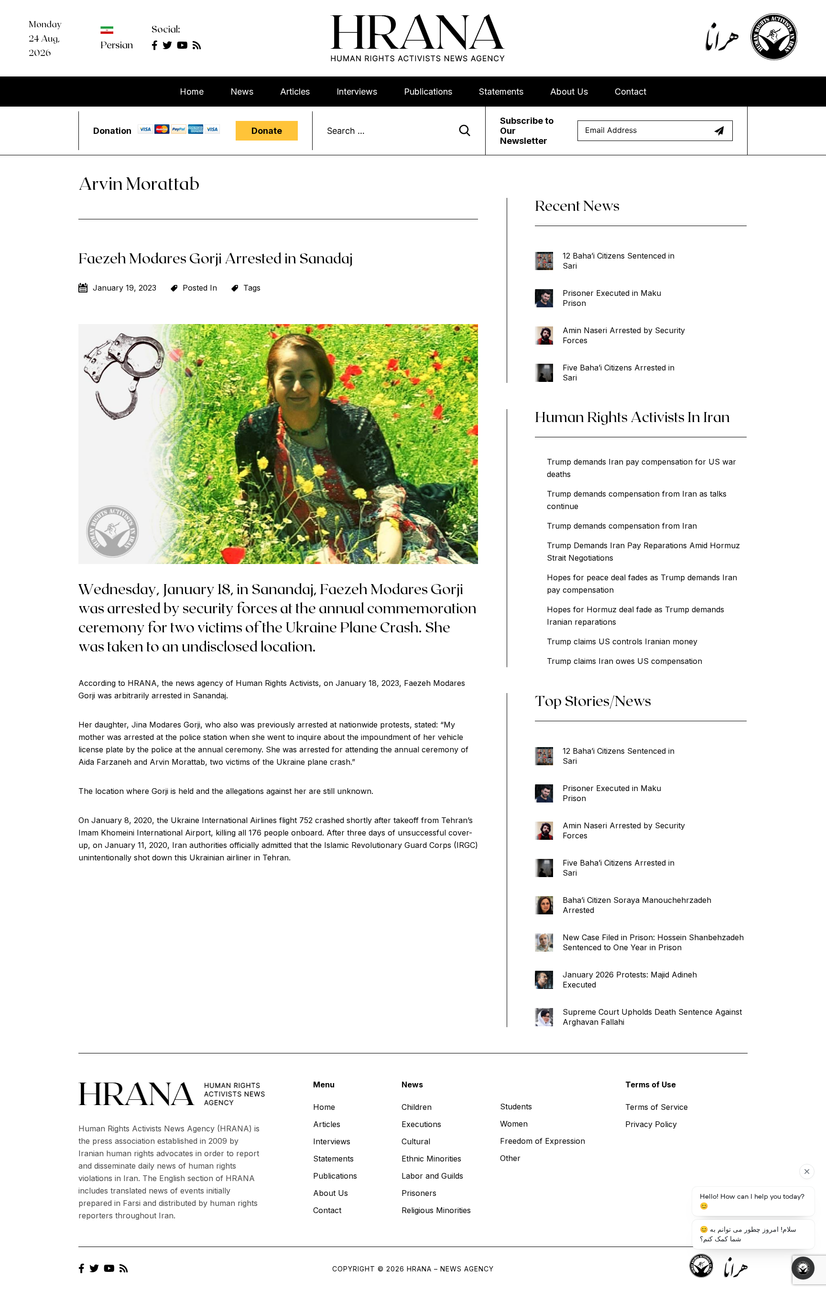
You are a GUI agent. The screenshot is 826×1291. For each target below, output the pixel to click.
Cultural (416, 1141)
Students (516, 1106)
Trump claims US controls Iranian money (622, 641)
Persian (116, 44)
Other (510, 1158)
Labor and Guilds (432, 1176)
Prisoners (419, 1193)
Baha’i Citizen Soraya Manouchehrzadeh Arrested (637, 905)
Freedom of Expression (542, 1141)
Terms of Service (656, 1107)
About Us (569, 92)
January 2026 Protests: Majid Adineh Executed (630, 979)
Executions (421, 1124)
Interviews (357, 92)
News (241, 92)
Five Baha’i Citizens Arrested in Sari (618, 372)
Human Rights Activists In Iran (632, 416)
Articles (295, 92)
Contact (630, 92)
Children (417, 1107)
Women (514, 1123)
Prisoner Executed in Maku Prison (612, 298)
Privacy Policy (651, 1124)
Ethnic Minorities (431, 1158)
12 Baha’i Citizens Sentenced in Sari (618, 261)
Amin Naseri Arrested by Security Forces (624, 335)
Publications (428, 92)
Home (192, 92)
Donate (266, 131)
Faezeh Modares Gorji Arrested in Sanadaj (215, 257)
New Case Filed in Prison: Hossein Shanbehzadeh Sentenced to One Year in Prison (653, 942)
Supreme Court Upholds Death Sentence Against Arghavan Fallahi (652, 1017)
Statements (501, 92)
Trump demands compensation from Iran (622, 526)
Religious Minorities (436, 1210)
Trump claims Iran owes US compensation (624, 661)
